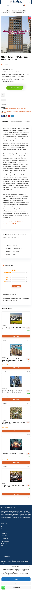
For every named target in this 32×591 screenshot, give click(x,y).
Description (5, 121)
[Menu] (2, 2)
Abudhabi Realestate (6, 543)
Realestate (22, 10)
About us (3, 526)
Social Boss (3, 104)
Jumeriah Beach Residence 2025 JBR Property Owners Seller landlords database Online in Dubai (13, 360)
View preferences (16, 587)
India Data (3, 548)
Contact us (3, 529)
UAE (7, 109)
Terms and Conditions (6, 531)
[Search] (29, 2)
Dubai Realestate (5, 541)
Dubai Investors (4, 546)
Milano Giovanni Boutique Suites (10, 111)
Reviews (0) (27, 121)
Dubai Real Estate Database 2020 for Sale (13, 453)
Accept (16, 579)
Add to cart (15, 88)
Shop (8, 10)
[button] (30, 566)
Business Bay (5, 388)
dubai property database (11, 108)
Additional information (16, 121)
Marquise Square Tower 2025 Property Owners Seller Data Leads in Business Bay (13, 391)
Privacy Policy (4, 535)
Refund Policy (4, 533)
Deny (16, 583)
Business (15, 10)
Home (2, 10)
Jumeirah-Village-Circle (21, 108)
